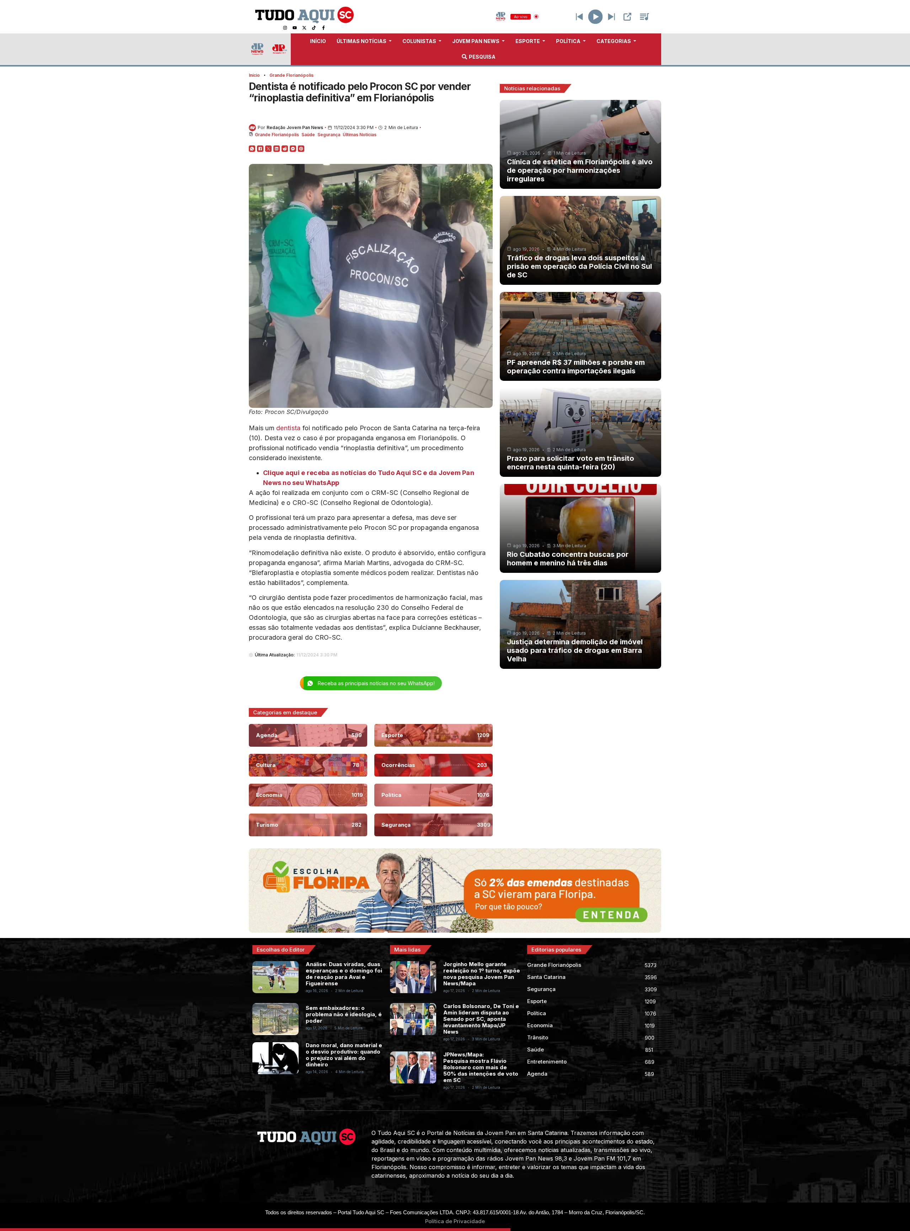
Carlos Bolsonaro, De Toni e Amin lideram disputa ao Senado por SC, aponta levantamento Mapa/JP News (481, 1019)
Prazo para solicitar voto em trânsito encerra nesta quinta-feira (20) (570, 462)
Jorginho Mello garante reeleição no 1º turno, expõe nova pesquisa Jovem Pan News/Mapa (481, 974)
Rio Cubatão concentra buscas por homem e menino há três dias (567, 558)
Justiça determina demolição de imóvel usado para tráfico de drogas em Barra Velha (575, 650)
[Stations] (644, 16)
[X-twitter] (304, 28)
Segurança (328, 134)
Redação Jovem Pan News (295, 127)
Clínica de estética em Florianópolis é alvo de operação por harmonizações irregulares (580, 170)
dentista (288, 428)
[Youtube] (295, 28)
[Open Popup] (627, 16)
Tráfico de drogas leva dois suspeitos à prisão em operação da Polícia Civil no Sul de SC (579, 266)
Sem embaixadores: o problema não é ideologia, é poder (344, 1014)
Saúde (308, 134)
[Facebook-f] (323, 28)
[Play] (596, 16)
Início (254, 75)
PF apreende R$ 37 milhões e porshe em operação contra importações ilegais (576, 366)
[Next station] (579, 16)
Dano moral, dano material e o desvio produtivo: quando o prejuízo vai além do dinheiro (344, 1055)
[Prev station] (611, 16)
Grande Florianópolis (291, 75)
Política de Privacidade (455, 1221)
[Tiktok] (314, 28)
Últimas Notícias (359, 134)
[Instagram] (285, 28)
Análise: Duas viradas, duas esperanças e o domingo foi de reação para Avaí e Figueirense (344, 974)
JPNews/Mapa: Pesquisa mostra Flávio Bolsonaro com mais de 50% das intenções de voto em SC (480, 1067)
